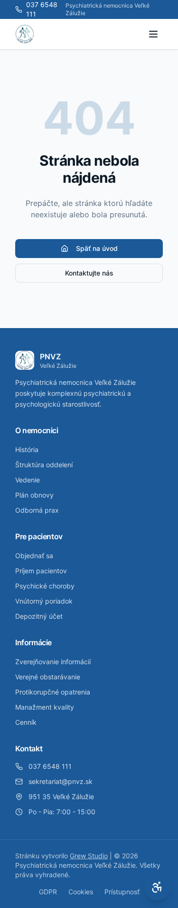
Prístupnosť (122, 892)
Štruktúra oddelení (44, 465)
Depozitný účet (39, 616)
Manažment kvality (44, 707)
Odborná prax (37, 510)
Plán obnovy (34, 495)
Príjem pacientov (41, 571)
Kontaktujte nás (89, 273)
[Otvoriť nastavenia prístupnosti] (157, 887)
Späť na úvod (97, 248)
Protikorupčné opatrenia (52, 692)
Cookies (80, 892)
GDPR (48, 892)
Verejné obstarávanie (47, 677)
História (26, 449)
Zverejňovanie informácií (53, 662)
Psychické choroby (45, 586)
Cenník (26, 722)
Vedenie (27, 480)
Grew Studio (89, 856)
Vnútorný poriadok (44, 601)
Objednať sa (34, 556)
